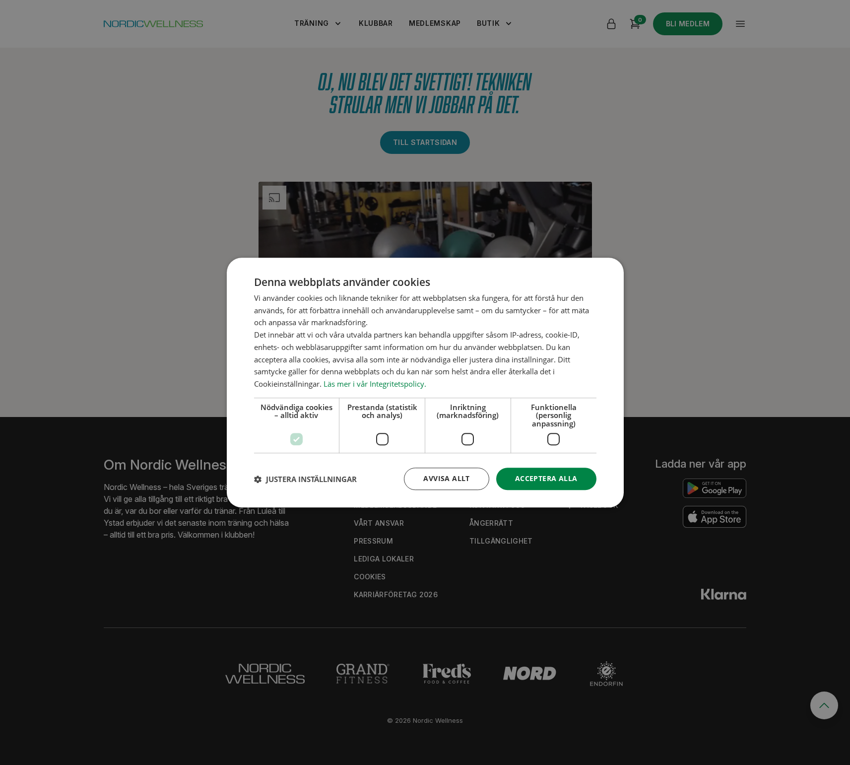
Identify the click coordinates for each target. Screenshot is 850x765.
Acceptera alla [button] (546, 479)
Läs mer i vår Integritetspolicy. (375, 384)
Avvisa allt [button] (446, 479)
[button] (305, 479)
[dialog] (425, 383)
